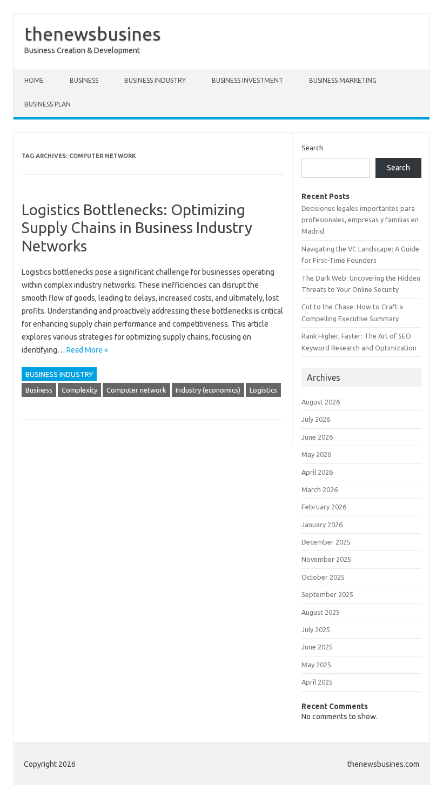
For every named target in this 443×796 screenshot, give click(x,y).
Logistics (263, 390)
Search (312, 147)
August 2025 (320, 612)
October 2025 (323, 577)
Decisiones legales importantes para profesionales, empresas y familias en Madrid (360, 219)
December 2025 (326, 542)
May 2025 (316, 664)
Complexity (79, 390)
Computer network (136, 390)
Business (38, 390)
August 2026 (320, 402)
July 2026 (315, 419)
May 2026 (316, 454)
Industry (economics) (208, 390)
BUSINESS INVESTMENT (247, 80)
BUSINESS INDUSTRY (155, 80)
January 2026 (322, 524)
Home (34, 80)
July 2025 (315, 629)
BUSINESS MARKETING (343, 80)
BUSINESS (84, 80)
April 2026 (317, 472)
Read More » (87, 350)
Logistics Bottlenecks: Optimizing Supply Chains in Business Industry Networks (137, 227)
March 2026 (319, 489)
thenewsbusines (92, 33)
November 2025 (326, 559)
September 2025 (327, 594)
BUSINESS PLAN (47, 104)
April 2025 (317, 682)
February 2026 (323, 506)
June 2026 (317, 437)
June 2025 (317, 647)
